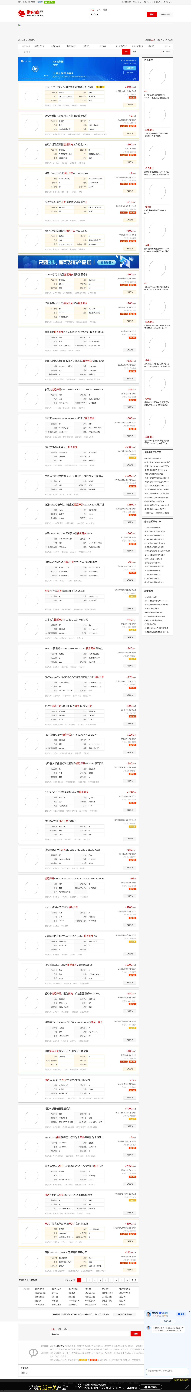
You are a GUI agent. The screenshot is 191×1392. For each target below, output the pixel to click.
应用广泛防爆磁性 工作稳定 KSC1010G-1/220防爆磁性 (66, 144)
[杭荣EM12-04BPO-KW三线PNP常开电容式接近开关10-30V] (157, 307)
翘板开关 (71, 1297)
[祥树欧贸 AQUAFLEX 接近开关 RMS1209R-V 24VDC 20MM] (157, 268)
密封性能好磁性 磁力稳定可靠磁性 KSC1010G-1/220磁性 (66, 202)
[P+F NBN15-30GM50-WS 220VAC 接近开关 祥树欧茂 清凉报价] (157, 76)
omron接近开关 (73, 1301)
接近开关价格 (55, 46)
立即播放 (130, 72)
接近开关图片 (72, 46)
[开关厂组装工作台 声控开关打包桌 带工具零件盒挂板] (31, 1232)
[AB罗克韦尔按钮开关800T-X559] (157, 191)
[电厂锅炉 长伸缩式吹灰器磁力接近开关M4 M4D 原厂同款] (31, 772)
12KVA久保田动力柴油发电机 (154, 616)
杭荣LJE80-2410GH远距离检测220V (68, 533)
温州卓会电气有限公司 (128, 331)
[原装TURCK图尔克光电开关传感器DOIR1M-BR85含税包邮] (157, 383)
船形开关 (122, 1301)
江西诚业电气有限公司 (152, 578)
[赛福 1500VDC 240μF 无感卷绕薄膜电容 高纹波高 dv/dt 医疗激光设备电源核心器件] (31, 1261)
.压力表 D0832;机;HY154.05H (65, 591)
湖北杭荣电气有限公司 (128, 538)
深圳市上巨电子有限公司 (153, 559)
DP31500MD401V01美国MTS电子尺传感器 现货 (72, 87)
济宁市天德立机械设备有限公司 (125, 480)
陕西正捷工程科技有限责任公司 (125, 820)
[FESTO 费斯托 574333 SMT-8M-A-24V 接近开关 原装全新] (31, 657)
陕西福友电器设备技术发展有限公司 (157, 551)
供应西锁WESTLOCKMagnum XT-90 (69, 965)
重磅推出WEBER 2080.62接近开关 (156, 466)
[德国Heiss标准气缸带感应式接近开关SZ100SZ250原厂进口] (31, 513)
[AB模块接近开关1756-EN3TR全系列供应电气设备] (157, 115)
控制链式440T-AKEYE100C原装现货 (68, 1195)
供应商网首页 (126, 2)
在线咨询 (130, 68)
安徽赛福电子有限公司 (128, 1257)
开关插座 (103, 46)
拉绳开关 (122, 1305)
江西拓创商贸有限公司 (152, 528)
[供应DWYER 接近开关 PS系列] (31, 830)
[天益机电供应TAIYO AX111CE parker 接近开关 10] (31, 945)
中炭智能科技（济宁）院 (127, 235)
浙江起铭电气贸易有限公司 (154, 547)
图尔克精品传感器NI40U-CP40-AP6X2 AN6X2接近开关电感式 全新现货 (157, 251)
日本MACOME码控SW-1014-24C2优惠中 (71, 562)
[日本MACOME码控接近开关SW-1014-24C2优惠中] (31, 571)
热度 (134, 52)
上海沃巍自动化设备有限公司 (154, 555)
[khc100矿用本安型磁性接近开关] (31, 916)
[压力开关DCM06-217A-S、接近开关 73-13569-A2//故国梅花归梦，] (157, 153)
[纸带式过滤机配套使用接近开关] (31, 456)
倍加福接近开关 (107, 1293)
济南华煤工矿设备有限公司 (127, 911)
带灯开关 (55, 1297)
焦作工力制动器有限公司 (127, 796)
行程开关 (86, 46)
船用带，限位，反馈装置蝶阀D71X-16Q (72, 993)
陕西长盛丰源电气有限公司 (127, 120)
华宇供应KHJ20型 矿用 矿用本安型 (66, 303)
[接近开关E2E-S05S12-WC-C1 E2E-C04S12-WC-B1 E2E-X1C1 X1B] (31, 887)
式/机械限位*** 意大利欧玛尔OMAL (67, 1080)
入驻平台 (50, 2)
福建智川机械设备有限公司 (127, 653)
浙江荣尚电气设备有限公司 (154, 582)
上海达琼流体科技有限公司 (127, 1084)
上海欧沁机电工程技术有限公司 (125, 177)
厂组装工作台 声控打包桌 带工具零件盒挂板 (66, 1223)
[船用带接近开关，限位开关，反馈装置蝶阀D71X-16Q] (31, 1002)
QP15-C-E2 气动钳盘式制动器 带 (66, 792)
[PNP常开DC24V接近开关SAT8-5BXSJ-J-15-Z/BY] (31, 743)
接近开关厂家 (39, 46)
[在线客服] (150, 1387)
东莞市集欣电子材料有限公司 (126, 1113)
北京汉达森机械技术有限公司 (126, 509)
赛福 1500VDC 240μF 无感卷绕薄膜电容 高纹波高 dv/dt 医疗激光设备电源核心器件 (66, 1252)
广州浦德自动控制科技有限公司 (125, 1194)
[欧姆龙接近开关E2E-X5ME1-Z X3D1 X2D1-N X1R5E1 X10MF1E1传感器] (31, 398)
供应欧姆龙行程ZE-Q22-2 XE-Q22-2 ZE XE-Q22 (72, 850)
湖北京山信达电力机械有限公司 (125, 768)
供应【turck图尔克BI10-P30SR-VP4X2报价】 (66, 173)
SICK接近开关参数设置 (152, 458)
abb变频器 (58, 61)
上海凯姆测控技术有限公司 (127, 969)
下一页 (167, 52)
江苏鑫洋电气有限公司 (152, 574)
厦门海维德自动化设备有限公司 (125, 422)
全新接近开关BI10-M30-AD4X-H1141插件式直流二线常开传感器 (157, 366)
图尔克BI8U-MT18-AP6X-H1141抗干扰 (69, 418)
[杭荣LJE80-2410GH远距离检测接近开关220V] (31, 542)
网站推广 (146, 2)
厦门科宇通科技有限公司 (127, 854)
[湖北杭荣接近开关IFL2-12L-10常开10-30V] (31, 628)
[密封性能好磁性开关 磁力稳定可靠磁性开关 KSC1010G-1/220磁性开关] (31, 211)
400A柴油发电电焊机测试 (153, 612)
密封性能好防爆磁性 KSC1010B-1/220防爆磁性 (66, 231)
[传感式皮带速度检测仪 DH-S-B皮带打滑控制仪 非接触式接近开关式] (31, 485)
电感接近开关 (90, 1297)
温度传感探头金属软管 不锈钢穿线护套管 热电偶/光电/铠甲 (66, 116)
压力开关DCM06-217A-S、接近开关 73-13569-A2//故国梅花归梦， (157, 174)
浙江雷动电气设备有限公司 (154, 535)
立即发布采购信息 (124, 1314)
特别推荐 (100, 87)
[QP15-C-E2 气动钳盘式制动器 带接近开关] (31, 801)
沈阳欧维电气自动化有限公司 (154, 543)
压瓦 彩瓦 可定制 (150, 597)
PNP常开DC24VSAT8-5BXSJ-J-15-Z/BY (70, 734)
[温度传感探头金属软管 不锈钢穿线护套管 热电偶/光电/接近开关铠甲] (31, 125)
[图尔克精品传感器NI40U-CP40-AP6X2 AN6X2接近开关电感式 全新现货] (157, 230)
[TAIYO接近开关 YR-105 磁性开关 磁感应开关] (31, 715)
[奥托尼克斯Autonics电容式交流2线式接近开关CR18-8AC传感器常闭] (31, 370)
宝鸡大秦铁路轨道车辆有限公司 (125, 590)
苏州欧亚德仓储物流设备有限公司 (124, 1228)
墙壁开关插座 (39, 1297)
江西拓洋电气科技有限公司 (154, 539)
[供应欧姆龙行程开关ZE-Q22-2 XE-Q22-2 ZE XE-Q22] (31, 859)
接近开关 (160, 40)
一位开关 (105, 1305)
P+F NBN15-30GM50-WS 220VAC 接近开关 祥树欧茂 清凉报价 (156, 97)
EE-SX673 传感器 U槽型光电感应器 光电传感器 (74, 1137)
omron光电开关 (40, 1305)
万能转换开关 (73, 1305)
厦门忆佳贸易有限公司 (128, 710)
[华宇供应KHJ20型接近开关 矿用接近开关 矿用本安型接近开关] (31, 312)
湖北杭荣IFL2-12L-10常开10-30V (66, 619)
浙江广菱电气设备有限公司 (154, 567)
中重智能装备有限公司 (128, 1055)
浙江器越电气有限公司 (152, 563)
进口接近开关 (90, 1293)
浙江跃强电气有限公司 (152, 571)
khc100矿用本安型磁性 (61, 907)
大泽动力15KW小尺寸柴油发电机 (156, 628)
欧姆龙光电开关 (124, 1293)
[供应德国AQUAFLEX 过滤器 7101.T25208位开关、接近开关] (31, 1031)
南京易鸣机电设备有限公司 (127, 566)
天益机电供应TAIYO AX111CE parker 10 (71, 936)
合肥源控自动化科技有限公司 (126, 91)
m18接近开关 (107, 1297)
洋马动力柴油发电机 (151, 609)
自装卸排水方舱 (150, 624)
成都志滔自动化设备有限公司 (126, 681)
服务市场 (157, 2)
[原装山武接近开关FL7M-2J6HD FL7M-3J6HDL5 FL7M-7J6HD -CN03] (31, 341)
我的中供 (136, 2)
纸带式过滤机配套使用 (61, 447)
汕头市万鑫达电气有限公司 (127, 365)
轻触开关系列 (56, 1305)
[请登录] (40, 2)
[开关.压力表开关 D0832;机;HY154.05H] (31, 600)
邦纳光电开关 (107, 1301)
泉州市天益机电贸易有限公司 (126, 935)
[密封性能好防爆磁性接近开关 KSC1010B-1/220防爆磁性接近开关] (31, 240)
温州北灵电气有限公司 (128, 883)
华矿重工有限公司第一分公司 (126, 206)
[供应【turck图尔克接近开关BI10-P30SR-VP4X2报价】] (31, 182)
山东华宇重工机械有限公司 (127, 307)
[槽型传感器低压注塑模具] (31, 1117)
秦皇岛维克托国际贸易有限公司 (125, 1022)
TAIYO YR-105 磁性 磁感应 (68, 706)
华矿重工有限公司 (130, 149)
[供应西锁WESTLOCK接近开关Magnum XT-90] (31, 974)
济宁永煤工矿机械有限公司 (127, 279)
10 (127, 1280)
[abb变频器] (35, 69)
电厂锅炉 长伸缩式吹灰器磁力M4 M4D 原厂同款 (74, 763)
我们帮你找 (165, 14)
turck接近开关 (90, 1301)
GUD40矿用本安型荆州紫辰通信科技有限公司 (66, 274)
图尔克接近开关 (121, 46)
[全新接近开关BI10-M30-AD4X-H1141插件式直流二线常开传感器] (157, 345)
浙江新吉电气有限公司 (128, 61)
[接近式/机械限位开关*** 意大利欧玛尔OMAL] (31, 1089)
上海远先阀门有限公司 (128, 1170)
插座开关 (151, 46)
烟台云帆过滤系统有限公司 (127, 451)
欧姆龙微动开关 (90, 1305)
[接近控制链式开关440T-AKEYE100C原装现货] (31, 1204)
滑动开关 (55, 1301)
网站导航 (167, 2)
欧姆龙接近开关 (137, 46)
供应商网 (21, 40)
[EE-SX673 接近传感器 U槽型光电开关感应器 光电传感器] (31, 1146)
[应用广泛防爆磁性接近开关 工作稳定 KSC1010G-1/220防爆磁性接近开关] (31, 153)
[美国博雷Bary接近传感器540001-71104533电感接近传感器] (31, 1175)
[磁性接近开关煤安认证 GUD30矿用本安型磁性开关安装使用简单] (31, 1060)
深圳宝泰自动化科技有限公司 (154, 532)
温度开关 (122, 1297)
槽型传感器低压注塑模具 (57, 1108)
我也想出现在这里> (182, 1380)
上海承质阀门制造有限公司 (127, 998)
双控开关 (38, 1301)
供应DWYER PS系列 (61, 821)
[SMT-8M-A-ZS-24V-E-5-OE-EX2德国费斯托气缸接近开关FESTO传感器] (31, 686)
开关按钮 (71, 1293)
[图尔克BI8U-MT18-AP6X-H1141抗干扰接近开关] (31, 427)
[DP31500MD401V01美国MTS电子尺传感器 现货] (31, 96)
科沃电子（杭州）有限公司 (127, 1142)
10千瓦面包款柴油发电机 (153, 620)
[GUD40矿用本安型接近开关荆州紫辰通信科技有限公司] (31, 283)
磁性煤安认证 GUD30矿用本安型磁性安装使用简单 (66, 1051)
